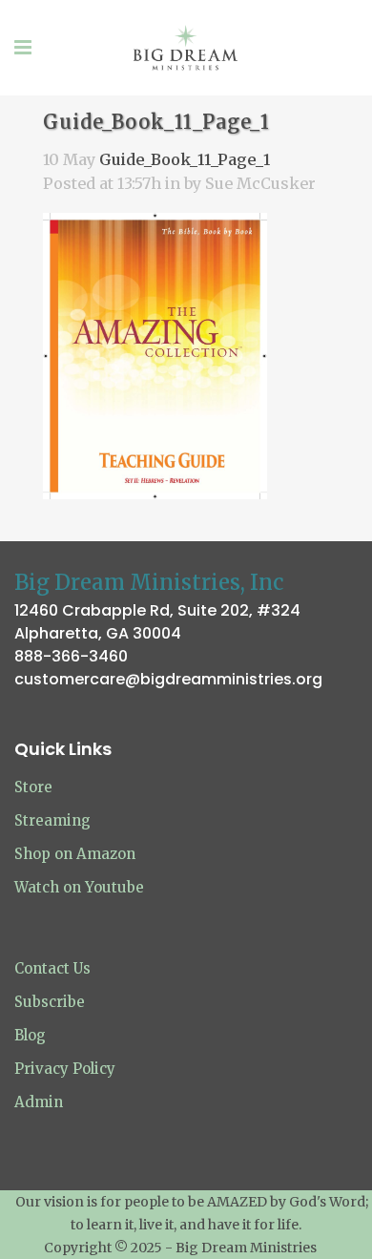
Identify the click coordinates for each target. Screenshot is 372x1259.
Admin (38, 1102)
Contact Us (52, 968)
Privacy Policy (64, 1069)
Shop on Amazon (74, 854)
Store (33, 787)
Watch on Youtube (79, 887)
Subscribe (49, 1002)
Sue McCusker (260, 183)
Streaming (52, 820)
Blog (30, 1035)
